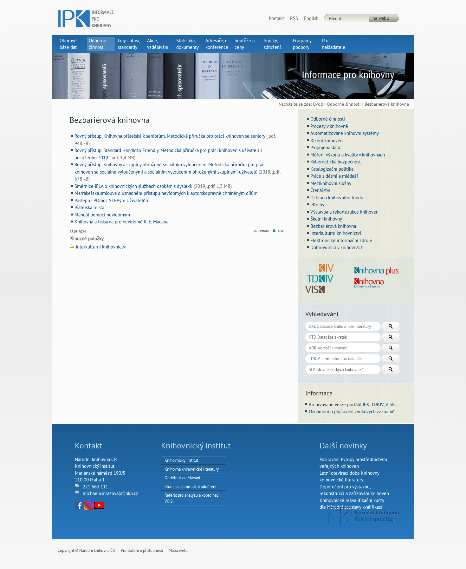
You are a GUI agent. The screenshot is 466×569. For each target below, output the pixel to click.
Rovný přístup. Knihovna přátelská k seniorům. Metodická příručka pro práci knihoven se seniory (169, 136)
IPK (366, 404)
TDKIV (377, 404)
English (311, 18)
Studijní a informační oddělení (190, 486)
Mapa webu (179, 550)
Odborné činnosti (344, 104)
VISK (390, 404)
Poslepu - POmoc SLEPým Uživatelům (111, 200)
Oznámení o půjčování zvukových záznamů (352, 411)
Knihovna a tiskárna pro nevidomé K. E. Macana (121, 222)
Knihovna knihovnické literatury (192, 469)
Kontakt (276, 18)
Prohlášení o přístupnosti (142, 550)
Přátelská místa (89, 207)
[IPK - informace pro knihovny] (86, 18)
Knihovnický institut (181, 460)
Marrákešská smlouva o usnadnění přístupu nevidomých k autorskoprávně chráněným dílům (165, 193)
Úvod (318, 104)
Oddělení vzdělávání (182, 477)
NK (363, 515)
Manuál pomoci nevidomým (102, 215)
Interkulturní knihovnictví (101, 247)
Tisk (280, 231)
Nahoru (263, 231)
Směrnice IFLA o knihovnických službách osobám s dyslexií (133, 186)
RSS (294, 18)
